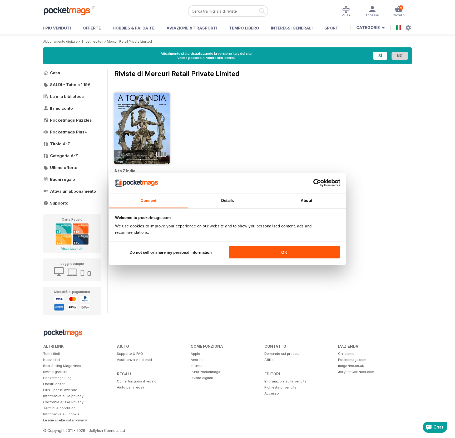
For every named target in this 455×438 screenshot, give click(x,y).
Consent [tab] (148, 200)
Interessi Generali (292, 28)
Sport (331, 28)
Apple (195, 353)
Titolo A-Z (60, 143)
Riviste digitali (202, 378)
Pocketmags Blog (57, 378)
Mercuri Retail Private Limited (129, 41)
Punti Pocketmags (205, 372)
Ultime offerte (63, 167)
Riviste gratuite (55, 372)
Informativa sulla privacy (63, 396)
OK (284, 252)
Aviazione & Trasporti (191, 28)
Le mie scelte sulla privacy (65, 420)
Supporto (59, 203)
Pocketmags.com (352, 359)
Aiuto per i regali (130, 387)
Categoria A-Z (64, 155)
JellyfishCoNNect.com (356, 372)
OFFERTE (92, 28)
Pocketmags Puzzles (71, 120)
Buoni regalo (62, 179)
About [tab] (306, 200)
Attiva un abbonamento (73, 191)
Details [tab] (227, 200)
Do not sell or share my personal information (171, 252)
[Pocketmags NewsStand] (69, 10)
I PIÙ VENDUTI (57, 28)
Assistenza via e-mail (134, 359)
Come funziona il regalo (136, 381)
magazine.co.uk (351, 366)
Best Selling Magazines (62, 366)
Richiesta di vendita (280, 387)
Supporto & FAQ (130, 353)
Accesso (271, 393)
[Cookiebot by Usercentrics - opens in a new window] (317, 183)
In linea (196, 366)
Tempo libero (244, 28)
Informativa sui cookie (61, 414)
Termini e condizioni (59, 408)
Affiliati (269, 359)
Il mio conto (61, 108)
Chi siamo (346, 353)
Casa (55, 72)
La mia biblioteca (67, 96)
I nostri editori (92, 41)
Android (197, 359)
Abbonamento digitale (60, 41)
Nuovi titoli (51, 359)
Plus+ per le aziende (60, 390)
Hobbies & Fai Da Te (134, 28)
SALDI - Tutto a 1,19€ (70, 84)
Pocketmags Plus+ (68, 132)
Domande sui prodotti (282, 353)
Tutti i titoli (51, 353)
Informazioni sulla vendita (285, 381)
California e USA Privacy (63, 402)
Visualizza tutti (72, 249)
